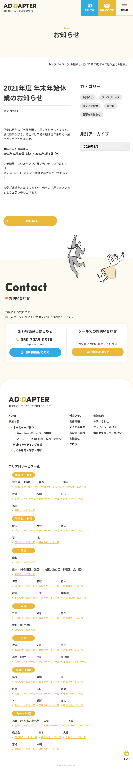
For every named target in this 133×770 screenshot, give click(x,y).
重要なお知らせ (92, 114)
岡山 (63, 677)
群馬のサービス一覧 (25, 597)
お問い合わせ (100, 352)
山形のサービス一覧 (73, 498)
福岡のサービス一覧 (25, 725)
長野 (39, 525)
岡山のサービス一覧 (73, 681)
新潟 (14, 525)
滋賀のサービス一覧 (25, 649)
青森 (41, 482)
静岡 (63, 613)
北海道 (16, 482)
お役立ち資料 (77, 432)
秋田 (39, 494)
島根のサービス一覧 (49, 681)
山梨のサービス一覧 (25, 562)
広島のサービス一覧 (25, 693)
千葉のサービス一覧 (49, 597)
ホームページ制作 (22, 427)
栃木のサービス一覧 (73, 586)
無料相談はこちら (38, 352)
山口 (39, 689)
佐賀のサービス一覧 (56, 725)
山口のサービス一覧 (49, 693)
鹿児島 (16, 732)
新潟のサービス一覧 (25, 530)
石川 (14, 537)
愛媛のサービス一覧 (49, 705)
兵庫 (14, 657)
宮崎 (14, 744)
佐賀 (46, 720)
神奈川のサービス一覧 (74, 597)
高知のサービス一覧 (73, 705)
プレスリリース (111, 97)
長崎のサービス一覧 (80, 725)
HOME (12, 415)
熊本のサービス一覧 (51, 737)
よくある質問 (77, 427)
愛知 (14, 625)
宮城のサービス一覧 (25, 498)
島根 (39, 677)
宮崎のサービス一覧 (25, 749)
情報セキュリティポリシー (108, 432)
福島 (14, 505)
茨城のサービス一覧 (49, 586)
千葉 (39, 593)
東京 (14, 569)
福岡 (14, 720)
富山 (63, 525)
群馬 (14, 593)
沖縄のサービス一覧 (49, 749)
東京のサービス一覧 (25, 574)
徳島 (63, 689)
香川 (14, 700)
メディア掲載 (90, 106)
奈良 (39, 657)
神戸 (23, 657)
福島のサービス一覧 (25, 510)
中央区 (46, 569)
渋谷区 (56, 569)
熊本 (41, 732)
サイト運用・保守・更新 (26, 450)
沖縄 (39, 744)
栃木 (63, 581)
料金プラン (75, 415)
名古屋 (25, 625)
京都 (63, 645)
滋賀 (14, 645)
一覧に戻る (30, 221)
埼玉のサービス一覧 (25, 586)
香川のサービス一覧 (25, 705)
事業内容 (14, 421)
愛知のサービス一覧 (25, 629)
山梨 (14, 557)
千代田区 (26, 569)
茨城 (39, 581)
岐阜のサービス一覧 (49, 617)
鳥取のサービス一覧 (25, 681)
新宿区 (66, 569)
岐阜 (39, 613)
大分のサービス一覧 (75, 737)
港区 (36, 569)
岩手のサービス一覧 (75, 486)
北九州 (35, 720)
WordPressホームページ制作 (33, 433)
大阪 (39, 645)
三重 (14, 613)
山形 (63, 494)
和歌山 (65, 657)
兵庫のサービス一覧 (25, 661)
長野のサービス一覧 (49, 530)
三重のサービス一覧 (25, 617)
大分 (65, 732)
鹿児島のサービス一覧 (26, 737)
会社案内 (98, 415)
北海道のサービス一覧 (26, 486)
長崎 (70, 720)
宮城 (14, 494)
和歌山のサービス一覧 (74, 661)
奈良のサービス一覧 (49, 661)
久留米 (25, 720)
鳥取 (14, 677)
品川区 (77, 569)
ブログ (73, 444)
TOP (127, 758)
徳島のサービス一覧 (73, 693)
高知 (63, 700)
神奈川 (65, 593)
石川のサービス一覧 (25, 542)
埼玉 (14, 581)
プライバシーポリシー (106, 427)
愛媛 (39, 700)
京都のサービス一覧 (73, 649)
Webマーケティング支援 (26, 444)
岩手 (65, 482)
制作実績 (74, 421)
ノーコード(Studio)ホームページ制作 (38, 438)
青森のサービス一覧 (51, 486)
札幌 (26, 482)
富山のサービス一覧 (73, 530)
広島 (14, 689)
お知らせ (75, 64)
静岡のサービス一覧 (73, 617)
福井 (39, 537)
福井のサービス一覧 (49, 542)
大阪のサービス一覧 (49, 649)
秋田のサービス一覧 (49, 498)
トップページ (56, 64)
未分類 (110, 106)
